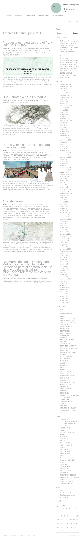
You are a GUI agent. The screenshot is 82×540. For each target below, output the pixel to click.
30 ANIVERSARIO (58, 16)
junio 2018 (63, 200)
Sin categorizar (65, 397)
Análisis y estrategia (67, 432)
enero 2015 (64, 264)
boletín (62, 316)
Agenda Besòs (13, 201)
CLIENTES (63, 441)
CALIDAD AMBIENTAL (22, 207)
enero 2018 (64, 210)
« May (59, 531)
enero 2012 (64, 268)
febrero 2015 (64, 262)
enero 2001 (64, 298)
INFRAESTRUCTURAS (17, 155)
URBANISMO (24, 159)
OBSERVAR (38, 211)
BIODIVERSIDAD (8, 207)
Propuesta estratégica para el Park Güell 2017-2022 (27, 44)
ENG (77, 21)
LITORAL (29, 155)
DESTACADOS (32, 153)
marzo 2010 (64, 283)
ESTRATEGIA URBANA (10, 51)
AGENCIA (9, 16)
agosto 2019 (64, 176)
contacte (63, 447)
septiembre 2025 (66, 86)
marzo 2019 (64, 185)
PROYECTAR (64, 378)
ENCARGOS (43, 278)
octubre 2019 (64, 172)
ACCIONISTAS (65, 428)
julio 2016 (63, 242)
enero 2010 (64, 285)
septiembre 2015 (66, 251)
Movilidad (63, 464)
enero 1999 (64, 302)
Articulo (62, 312)
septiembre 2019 (66, 174)
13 (64, 520)
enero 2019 (64, 187)
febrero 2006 (64, 287)
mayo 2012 (64, 266)
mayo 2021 (64, 146)
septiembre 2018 (66, 193)
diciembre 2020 (65, 153)
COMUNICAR (64, 329)
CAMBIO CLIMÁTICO (19, 153)
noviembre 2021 (65, 136)
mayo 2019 (64, 180)
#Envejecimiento (70, 424)
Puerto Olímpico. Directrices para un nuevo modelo (26, 146)
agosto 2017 (64, 221)
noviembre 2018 (65, 189)
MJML (62, 462)
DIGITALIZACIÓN (66, 333)
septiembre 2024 (66, 97)
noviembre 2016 (65, 236)
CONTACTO (64, 449)
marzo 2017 (64, 230)
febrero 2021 (64, 150)
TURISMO (16, 55)
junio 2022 (63, 125)
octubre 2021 (64, 138)
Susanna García (21, 48)
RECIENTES (23, 53)
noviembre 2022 (65, 118)
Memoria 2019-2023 (67, 460)
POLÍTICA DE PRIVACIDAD (69, 477)
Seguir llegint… (10, 86)
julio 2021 (63, 142)
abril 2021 (63, 148)
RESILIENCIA (36, 157)
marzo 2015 (64, 260)
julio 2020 (63, 159)
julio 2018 (63, 198)
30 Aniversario (65, 419)
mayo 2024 (64, 101)
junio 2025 (63, 88)
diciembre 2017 (65, 212)
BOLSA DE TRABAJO (67, 318)
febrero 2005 (64, 292)
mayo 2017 (64, 227)
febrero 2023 (64, 114)
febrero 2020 (64, 163)
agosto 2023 (64, 108)
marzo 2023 (64, 112)
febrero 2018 (64, 208)
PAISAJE (5, 53)
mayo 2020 (64, 161)
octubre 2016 (64, 238)
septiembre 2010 (66, 279)
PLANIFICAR (7, 157)
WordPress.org (65, 497)
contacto (5, 535)
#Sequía (67, 426)
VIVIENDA (6, 220)
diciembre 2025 (65, 84)
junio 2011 (63, 272)
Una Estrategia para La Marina (25, 97)
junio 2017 (63, 225)
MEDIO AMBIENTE (25, 51)
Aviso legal (63, 436)
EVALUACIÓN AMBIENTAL (69, 348)
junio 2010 (63, 281)
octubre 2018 (64, 191)
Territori (62, 479)
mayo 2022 (64, 127)
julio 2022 (63, 123)
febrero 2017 (64, 232)
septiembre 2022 (66, 121)
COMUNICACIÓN (30, 16)
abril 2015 (63, 257)
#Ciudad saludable (70, 421)
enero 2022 (64, 133)
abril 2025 (63, 91)
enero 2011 (64, 277)
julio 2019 (63, 178)
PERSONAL (64, 473)
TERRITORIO (65, 399)
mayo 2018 (64, 202)
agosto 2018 (64, 195)
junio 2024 (63, 99)
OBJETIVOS (46, 51)
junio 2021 (63, 144)
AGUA (40, 205)
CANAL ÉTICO (65, 439)
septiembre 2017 (66, 219)
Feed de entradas (66, 493)
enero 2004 (64, 296)
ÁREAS (62, 434)
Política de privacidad (24, 535)
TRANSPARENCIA (43, 16)
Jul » (63, 531)
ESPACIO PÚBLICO (45, 48)
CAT (69, 21)
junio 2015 (63, 253)
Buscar (75, 33)
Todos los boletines (66, 481)
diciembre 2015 (65, 249)
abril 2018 (63, 204)
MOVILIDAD (37, 51)
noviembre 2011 (65, 270)
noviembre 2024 (65, 95)
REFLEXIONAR (34, 53)
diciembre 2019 (65, 168)
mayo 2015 (64, 255)
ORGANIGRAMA (66, 466)
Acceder (63, 491)
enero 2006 (64, 289)
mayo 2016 (64, 245)
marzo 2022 (64, 129)
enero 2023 (64, 116)
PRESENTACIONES (67, 376)
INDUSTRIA (64, 350)
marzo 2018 (64, 206)
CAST (73, 21)
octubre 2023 (64, 103)
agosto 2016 (64, 240)
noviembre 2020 (65, 155)
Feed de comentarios (67, 495)
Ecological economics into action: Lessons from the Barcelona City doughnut (69, 62)
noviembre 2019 (65, 170)
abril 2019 (63, 183)
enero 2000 (64, 300)
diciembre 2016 (65, 234)
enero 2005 (64, 294)
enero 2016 (64, 247)
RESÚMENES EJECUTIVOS (33, 215)
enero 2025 (64, 93)
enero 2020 (64, 165)
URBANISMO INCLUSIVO (21, 217)
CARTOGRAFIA (65, 324)
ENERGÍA (63, 337)
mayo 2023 (64, 110)
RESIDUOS (64, 391)
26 (61, 528)
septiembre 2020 (66, 157)
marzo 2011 (64, 275)
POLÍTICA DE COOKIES (68, 475)
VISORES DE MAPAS (38, 217)
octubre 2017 (64, 217)
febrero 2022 (64, 131)
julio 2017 (63, 223)
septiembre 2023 (66, 106)
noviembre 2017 (65, 215)
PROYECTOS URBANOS (30, 213)
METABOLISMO (65, 359)
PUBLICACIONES (66, 384)
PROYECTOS (18, 16)
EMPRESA (63, 456)
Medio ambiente (65, 458)
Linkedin (34, 535)
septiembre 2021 (66, 140)
